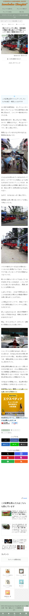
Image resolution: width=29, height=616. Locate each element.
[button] (23, 444)
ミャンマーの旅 (6, 430)
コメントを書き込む (14, 559)
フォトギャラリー (16, 430)
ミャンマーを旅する (7, 432)
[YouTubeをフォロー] (7, 457)
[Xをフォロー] (7, 453)
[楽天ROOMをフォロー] (21, 457)
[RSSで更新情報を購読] (21, 461)
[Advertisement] (14, 78)
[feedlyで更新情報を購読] (7, 461)
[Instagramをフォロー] (21, 453)
